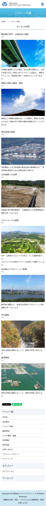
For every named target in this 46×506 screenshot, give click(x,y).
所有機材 (5, 440)
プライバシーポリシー (11, 454)
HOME (3, 21)
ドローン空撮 (7, 426)
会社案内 (5, 422)
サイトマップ (7, 459)
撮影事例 (5, 431)
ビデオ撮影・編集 (9, 435)
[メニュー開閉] (42, 4)
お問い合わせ (7, 449)
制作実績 (5, 445)
